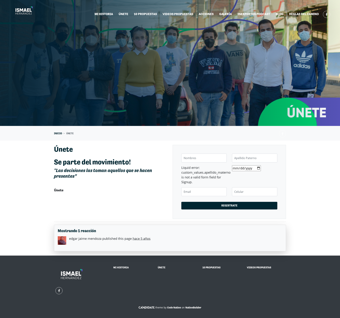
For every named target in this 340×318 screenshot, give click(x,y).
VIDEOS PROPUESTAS (259, 267)
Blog (280, 14)
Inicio (58, 133)
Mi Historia (104, 14)
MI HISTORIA (121, 267)
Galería (225, 14)
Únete (125, 14)
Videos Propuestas (178, 14)
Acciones (206, 14)
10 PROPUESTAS (211, 267)
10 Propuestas (145, 14)
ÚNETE (161, 267)
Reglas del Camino (304, 14)
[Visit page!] (326, 14)
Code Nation (174, 307)
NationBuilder (193, 307)
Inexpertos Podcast (253, 14)
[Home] (24, 11)
